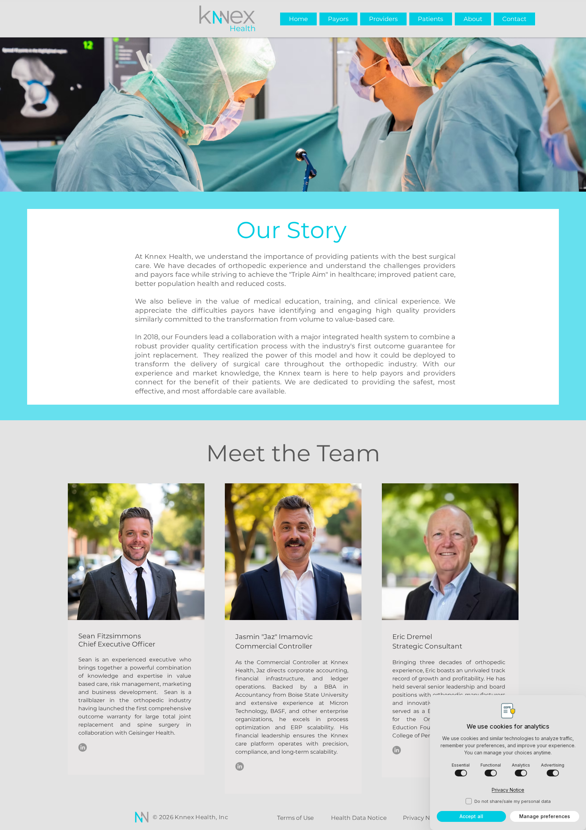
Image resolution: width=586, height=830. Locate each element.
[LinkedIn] (82, 747)
